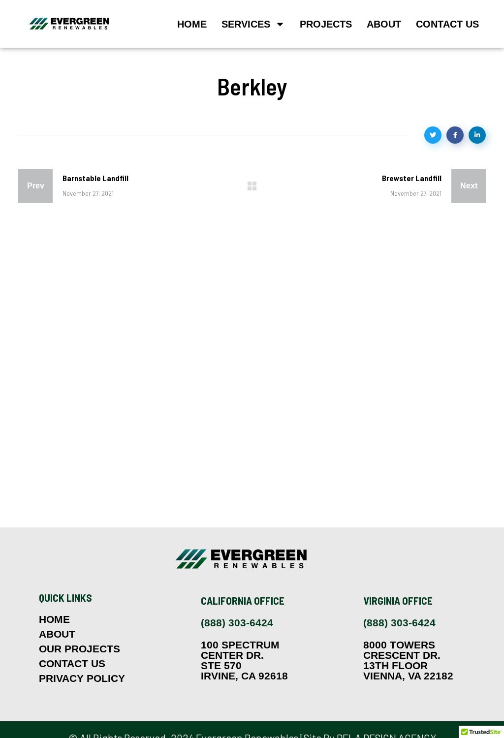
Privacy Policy (82, 678)
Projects (326, 24)
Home (192, 24)
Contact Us (447, 24)
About (384, 24)
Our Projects (79, 649)
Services (245, 24)
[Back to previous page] (252, 186)
